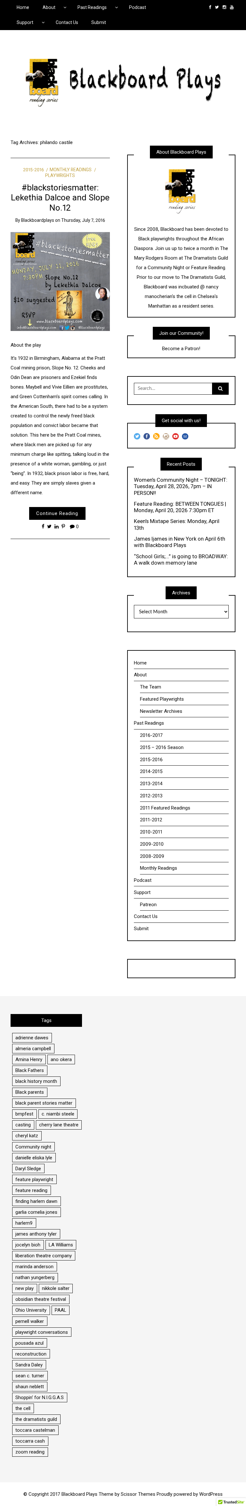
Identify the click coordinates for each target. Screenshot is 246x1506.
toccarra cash (30, 1441)
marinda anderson (34, 1266)
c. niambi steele (58, 1114)
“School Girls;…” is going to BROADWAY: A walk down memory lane (181, 559)
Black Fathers (29, 1070)
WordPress (211, 1494)
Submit (98, 22)
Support (25, 22)
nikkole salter (56, 1288)
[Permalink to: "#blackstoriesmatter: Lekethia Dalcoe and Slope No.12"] (60, 281)
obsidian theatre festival (40, 1299)
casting (23, 1125)
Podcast (137, 7)
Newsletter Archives (161, 711)
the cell (22, 1408)
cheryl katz (26, 1136)
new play (24, 1288)
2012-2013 (151, 796)
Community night (33, 1147)
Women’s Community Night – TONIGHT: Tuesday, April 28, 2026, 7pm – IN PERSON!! (180, 486)
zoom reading (30, 1452)
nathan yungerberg (34, 1277)
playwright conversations (41, 1332)
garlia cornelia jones (36, 1212)
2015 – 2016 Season (162, 747)
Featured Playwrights (162, 699)
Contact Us (67, 22)
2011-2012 (151, 820)
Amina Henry (28, 1059)
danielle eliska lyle (33, 1158)
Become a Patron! (181, 348)
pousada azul (29, 1343)
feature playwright (34, 1179)
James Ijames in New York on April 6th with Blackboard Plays (179, 542)
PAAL (60, 1310)
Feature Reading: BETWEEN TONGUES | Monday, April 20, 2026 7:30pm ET (180, 507)
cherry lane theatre (58, 1125)
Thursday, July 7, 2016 (83, 220)
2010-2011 (151, 832)
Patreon (148, 904)
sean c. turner (29, 1376)
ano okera (61, 1059)
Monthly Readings (71, 169)
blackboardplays (37, 220)
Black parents (29, 1092)
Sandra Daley (29, 1365)
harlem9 (24, 1223)
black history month (36, 1081)
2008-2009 (152, 856)
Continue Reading (57, 513)
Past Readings (92, 7)
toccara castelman (35, 1430)
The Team (150, 687)
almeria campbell (33, 1048)
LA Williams (61, 1245)
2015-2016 (33, 169)
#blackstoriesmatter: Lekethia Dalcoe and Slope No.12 (60, 198)
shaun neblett (29, 1386)
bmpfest (24, 1114)
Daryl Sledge (28, 1169)
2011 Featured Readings (165, 808)
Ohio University (30, 1310)
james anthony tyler (36, 1234)
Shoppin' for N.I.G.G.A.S (39, 1397)
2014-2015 (151, 771)
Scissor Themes (138, 1494)
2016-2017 (151, 735)
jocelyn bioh (27, 1245)
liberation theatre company (43, 1256)
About (49, 7)
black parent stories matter (43, 1103)
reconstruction (30, 1354)
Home (23, 7)
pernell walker (29, 1321)
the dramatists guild (36, 1419)
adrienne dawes (31, 1038)
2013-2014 (151, 783)
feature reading (31, 1190)
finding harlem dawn (36, 1201)
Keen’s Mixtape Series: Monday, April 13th (176, 524)
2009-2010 (152, 844)
